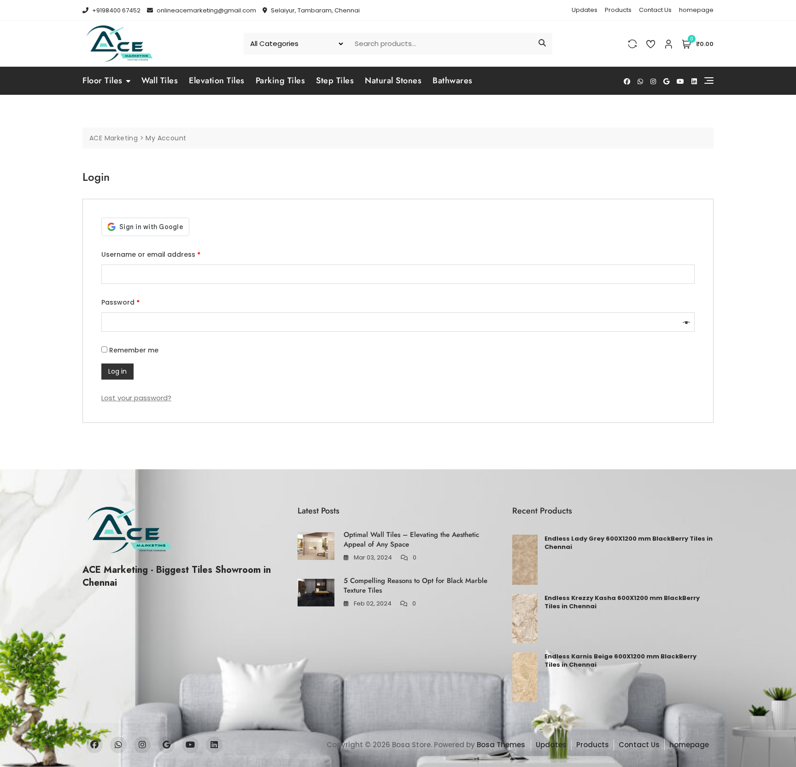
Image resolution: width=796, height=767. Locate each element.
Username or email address (150, 254)
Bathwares (453, 81)
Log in (117, 371)
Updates (584, 10)
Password (120, 302)
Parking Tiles (280, 81)
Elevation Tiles (217, 81)
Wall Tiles (159, 81)
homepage (696, 10)
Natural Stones (393, 81)
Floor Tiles (102, 81)
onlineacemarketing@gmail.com (205, 10)
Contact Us (655, 10)
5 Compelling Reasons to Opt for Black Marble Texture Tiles (415, 585)
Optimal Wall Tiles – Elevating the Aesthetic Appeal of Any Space (411, 539)
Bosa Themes (501, 745)
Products (618, 10)
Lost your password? (136, 398)
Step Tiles (335, 81)
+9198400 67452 (115, 10)
